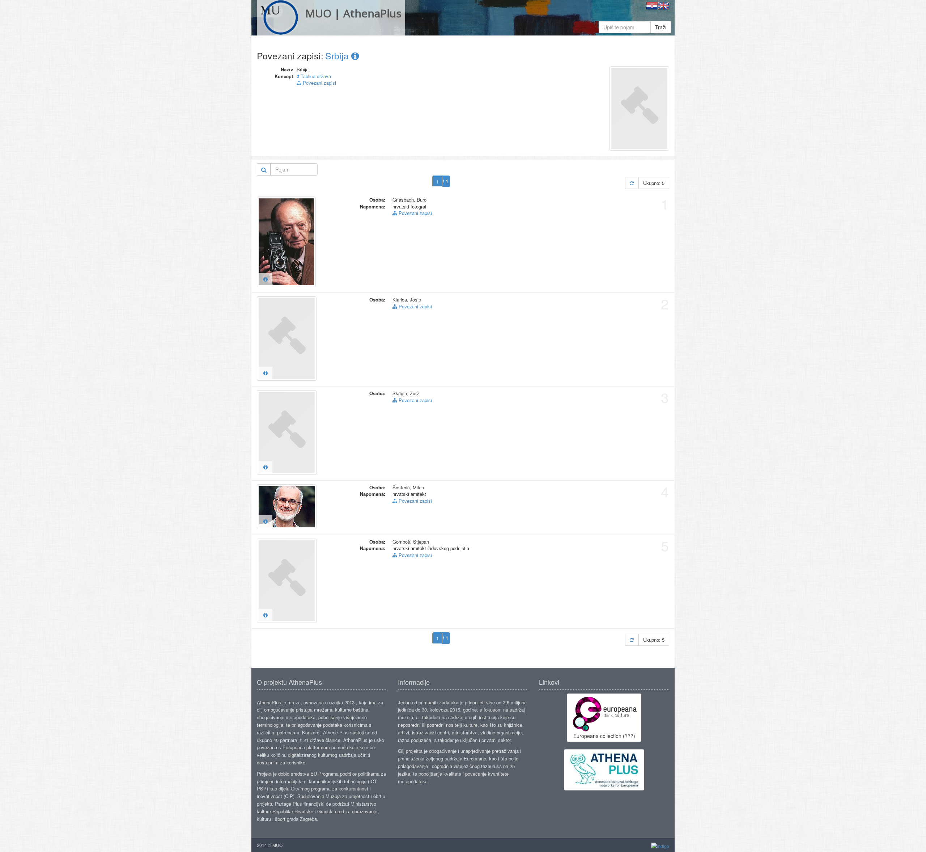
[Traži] (264, 169)
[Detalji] (265, 279)
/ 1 (445, 181)
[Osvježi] (631, 183)
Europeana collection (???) (604, 735)
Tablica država (315, 76)
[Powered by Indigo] (660, 845)
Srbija (338, 55)
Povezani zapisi (318, 82)
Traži (660, 27)
